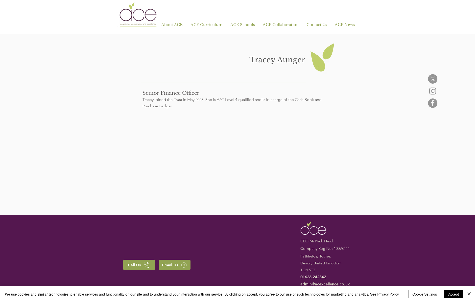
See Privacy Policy (384, 294)
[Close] (469, 294)
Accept (453, 294)
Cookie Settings (424, 294)
